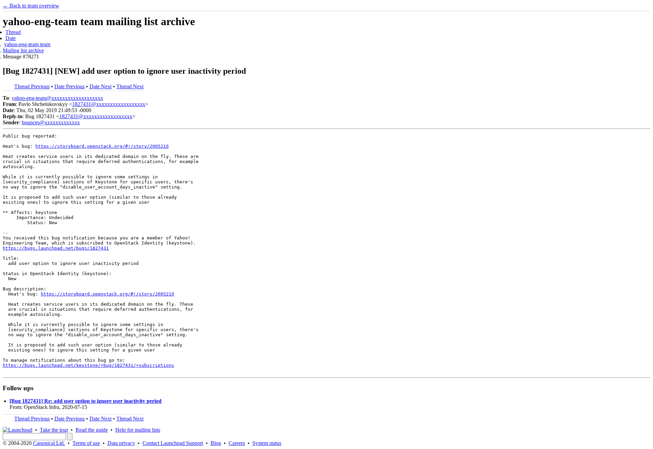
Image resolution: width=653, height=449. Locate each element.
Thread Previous (32, 86)
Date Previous (69, 86)
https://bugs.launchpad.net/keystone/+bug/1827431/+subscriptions (88, 365)
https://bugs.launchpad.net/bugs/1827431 (56, 248)
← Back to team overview (31, 5)
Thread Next (130, 86)
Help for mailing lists (137, 430)
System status (266, 443)
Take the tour (54, 430)
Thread (13, 32)
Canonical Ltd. (49, 443)
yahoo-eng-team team (27, 44)
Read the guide (92, 430)
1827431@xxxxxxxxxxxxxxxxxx (108, 104)
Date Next (100, 86)
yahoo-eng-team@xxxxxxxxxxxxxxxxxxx (57, 98)
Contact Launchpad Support (173, 443)
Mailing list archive (23, 50)
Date (10, 38)
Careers (237, 443)
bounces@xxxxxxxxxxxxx (51, 122)
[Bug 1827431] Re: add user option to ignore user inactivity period (86, 401)
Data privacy (121, 443)
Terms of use (86, 443)
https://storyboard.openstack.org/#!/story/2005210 (102, 146)
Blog (216, 443)
